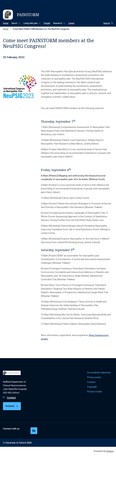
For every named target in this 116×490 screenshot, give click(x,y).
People (47, 23)
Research (57, 23)
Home (5, 23)
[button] (107, 23)
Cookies (91, 382)
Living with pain (30, 23)
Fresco (110, 451)
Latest (71, 23)
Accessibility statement (99, 372)
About (14, 23)
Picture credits (94, 391)
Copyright (92, 386)
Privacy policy (94, 377)
